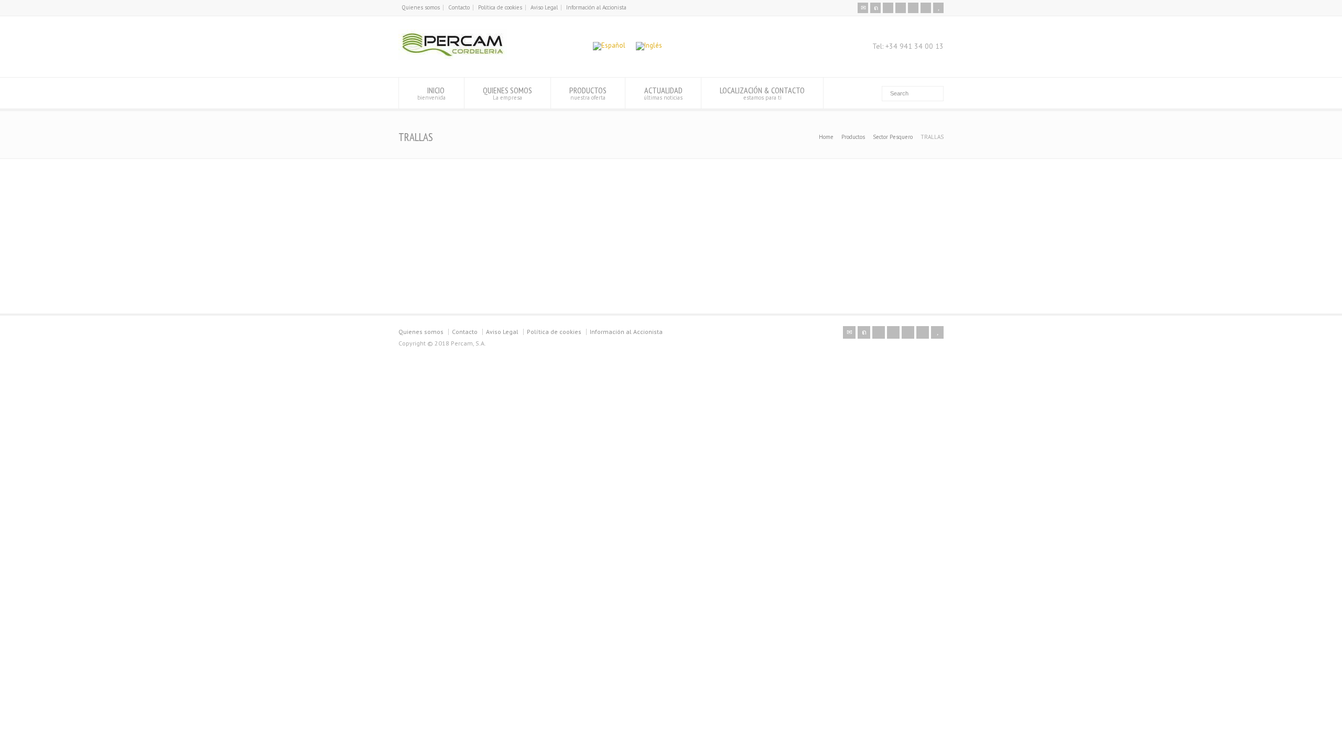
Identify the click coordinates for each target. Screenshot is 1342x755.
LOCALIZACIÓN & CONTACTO (762, 93)
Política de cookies (500, 7)
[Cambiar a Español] (609, 46)
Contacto (459, 7)
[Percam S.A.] (452, 57)
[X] (875, 8)
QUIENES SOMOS (507, 93)
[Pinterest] (900, 8)
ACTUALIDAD (663, 93)
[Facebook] (888, 8)
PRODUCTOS (588, 93)
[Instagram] (926, 8)
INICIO (431, 93)
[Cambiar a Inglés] (649, 46)
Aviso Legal (544, 7)
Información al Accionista (596, 7)
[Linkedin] (913, 8)
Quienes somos (421, 7)
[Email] (863, 8)
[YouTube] (938, 8)
